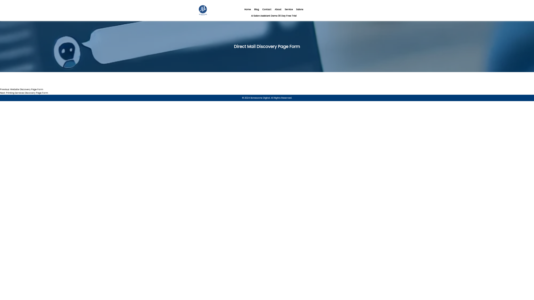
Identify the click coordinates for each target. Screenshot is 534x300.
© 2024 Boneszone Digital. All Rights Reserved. (267, 97)
